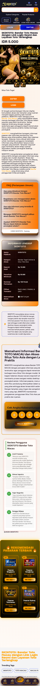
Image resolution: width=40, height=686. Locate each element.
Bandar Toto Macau (9, 118)
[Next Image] (38, 65)
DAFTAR (30, 27)
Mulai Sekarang (25, 424)
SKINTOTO (6, 133)
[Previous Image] (2, 65)
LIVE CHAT (35, 683)
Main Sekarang (10, 579)
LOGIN (10, 27)
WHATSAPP (28, 683)
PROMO (5, 683)
